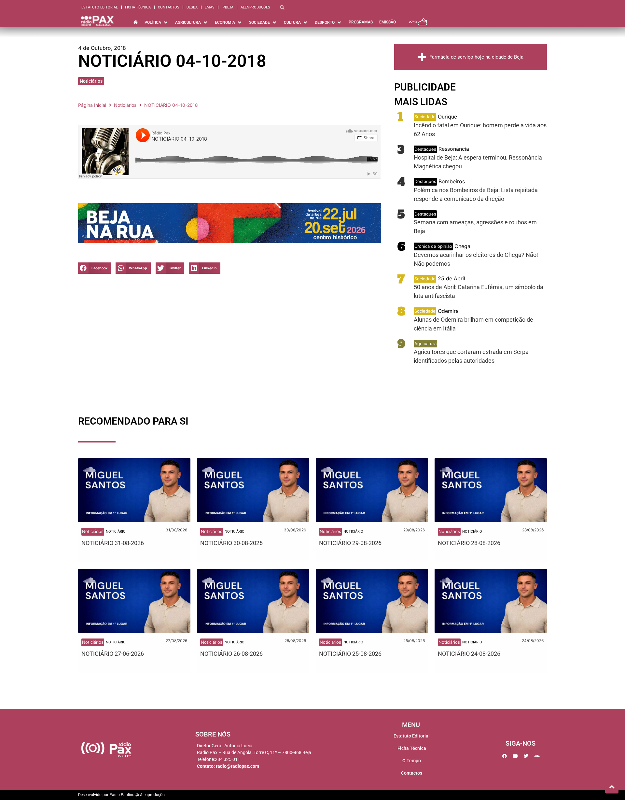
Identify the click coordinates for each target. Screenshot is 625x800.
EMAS (210, 7)
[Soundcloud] (536, 756)
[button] (156, 22)
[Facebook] (504, 756)
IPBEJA (227, 7)
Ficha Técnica (138, 7)
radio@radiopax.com (237, 766)
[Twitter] (526, 756)
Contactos (168, 7)
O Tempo (411, 760)
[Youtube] (515, 756)
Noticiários (91, 81)
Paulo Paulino (121, 795)
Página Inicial (92, 105)
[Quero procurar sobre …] (282, 7)
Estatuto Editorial (99, 7)
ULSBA (192, 7)
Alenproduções (255, 7)
